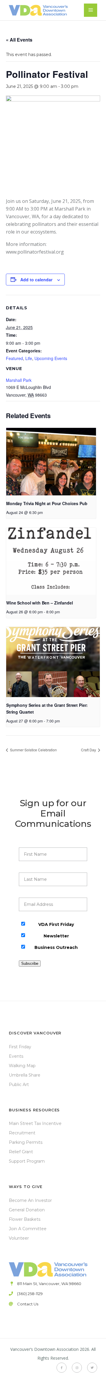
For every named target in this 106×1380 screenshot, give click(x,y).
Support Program (27, 1161)
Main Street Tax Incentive (35, 1123)
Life (28, 358)
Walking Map (22, 1065)
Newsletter (56, 936)
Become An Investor (30, 1200)
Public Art (19, 1084)
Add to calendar (36, 279)
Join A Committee (28, 1228)
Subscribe (29, 963)
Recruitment (22, 1133)
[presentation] (51, 461)
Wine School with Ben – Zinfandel (39, 603)
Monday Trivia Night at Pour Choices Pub (46, 503)
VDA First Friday (56, 924)
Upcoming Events (50, 358)
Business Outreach (56, 947)
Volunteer (19, 1238)
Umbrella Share (24, 1075)
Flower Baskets (24, 1219)
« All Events (19, 39)
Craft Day (89, 749)
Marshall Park (19, 380)
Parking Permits (25, 1142)
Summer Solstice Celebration (33, 749)
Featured (14, 358)
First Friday (20, 1046)
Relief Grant (21, 1151)
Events (16, 1056)
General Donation (27, 1210)
